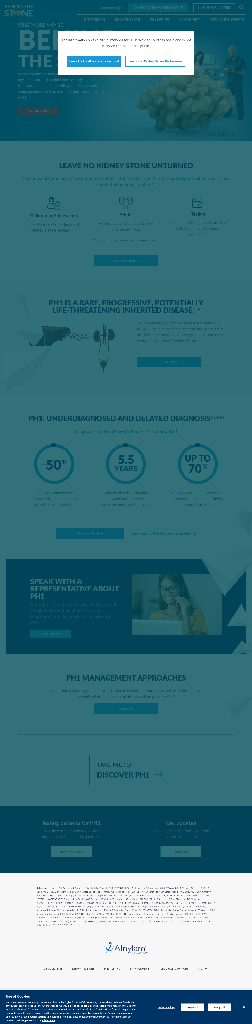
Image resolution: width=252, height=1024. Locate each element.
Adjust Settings (166, 1007)
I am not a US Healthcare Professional (155, 61)
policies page (48, 1020)
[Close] (244, 1007)
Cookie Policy (98, 1016)
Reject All (193, 1007)
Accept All (219, 1007)
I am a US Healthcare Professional (94, 61)
